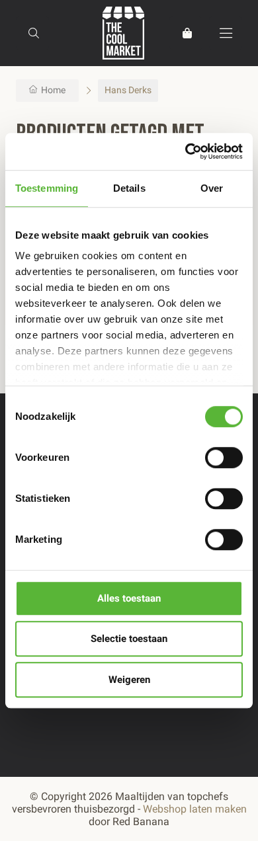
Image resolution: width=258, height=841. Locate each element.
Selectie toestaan (129, 639)
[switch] (224, 457)
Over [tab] (211, 188)
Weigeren (129, 680)
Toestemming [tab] (46, 188)
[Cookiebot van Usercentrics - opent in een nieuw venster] (185, 151)
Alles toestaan (129, 598)
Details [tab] (129, 188)
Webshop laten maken (195, 809)
